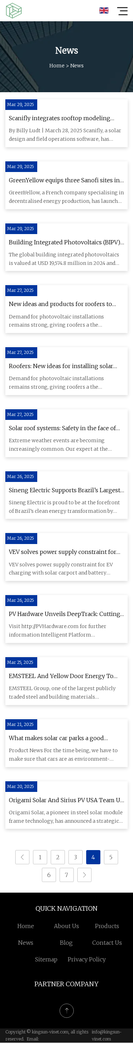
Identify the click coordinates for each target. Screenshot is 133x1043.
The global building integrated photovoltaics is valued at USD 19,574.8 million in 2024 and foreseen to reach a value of (64, 259)
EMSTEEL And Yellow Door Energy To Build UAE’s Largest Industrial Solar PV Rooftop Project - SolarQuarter (61, 676)
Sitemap (46, 959)
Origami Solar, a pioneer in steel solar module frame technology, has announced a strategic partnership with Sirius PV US (66, 817)
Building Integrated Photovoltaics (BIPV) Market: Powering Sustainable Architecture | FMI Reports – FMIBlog (64, 243)
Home (57, 65)
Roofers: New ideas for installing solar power (61, 366)
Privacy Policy (87, 959)
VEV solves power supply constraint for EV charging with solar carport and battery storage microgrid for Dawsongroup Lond (61, 569)
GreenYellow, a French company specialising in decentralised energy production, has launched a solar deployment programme (66, 197)
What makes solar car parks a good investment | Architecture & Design (58, 738)
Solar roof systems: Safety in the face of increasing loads (62, 429)
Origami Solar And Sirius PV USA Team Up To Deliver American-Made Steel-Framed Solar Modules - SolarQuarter (66, 801)
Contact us (107, 942)
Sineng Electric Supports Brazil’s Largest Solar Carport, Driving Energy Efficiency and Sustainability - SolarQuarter (64, 491)
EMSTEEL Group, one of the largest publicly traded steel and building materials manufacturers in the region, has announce (62, 693)
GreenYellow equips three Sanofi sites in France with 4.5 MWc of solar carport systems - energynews (64, 181)
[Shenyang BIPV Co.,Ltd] (13, 10)
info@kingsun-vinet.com (107, 1035)
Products (107, 926)
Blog (66, 942)
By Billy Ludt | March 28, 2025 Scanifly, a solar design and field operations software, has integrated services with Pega (65, 135)
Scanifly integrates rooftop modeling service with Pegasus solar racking (59, 119)
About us (66, 926)
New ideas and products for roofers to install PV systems (60, 304)
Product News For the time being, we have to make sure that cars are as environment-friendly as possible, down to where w (63, 755)
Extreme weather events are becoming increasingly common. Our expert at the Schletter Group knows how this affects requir (65, 445)
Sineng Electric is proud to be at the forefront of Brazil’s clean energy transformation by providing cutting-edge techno (64, 507)
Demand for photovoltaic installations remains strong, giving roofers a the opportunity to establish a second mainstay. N (65, 322)
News (25, 942)
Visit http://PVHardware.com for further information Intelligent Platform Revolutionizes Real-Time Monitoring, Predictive (57, 631)
